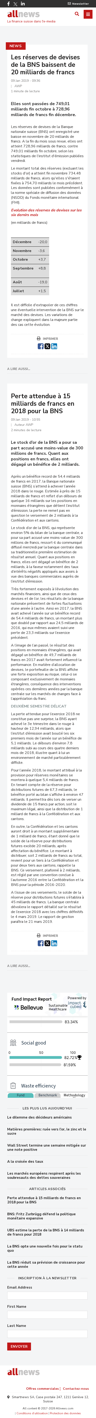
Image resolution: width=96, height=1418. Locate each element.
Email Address (19, 1287)
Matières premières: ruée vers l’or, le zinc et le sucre (46, 1131)
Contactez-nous (76, 1388)
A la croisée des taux (25, 1161)
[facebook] (41, 345)
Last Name (16, 1326)
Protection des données (65, 1413)
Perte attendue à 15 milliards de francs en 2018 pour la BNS (44, 1200)
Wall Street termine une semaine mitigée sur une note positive (46, 1147)
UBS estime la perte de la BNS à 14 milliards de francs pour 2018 (45, 1232)
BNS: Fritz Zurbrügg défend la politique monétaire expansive (41, 1216)
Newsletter (80, 4)
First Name (16, 1306)
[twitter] (47, 345)
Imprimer (50, 339)
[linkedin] (54, 345)
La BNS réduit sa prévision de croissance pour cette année (46, 1264)
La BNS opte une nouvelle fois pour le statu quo (44, 1248)
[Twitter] (15, 4)
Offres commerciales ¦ (43, 1388)
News (16, 46)
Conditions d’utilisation (32, 1413)
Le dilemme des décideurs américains (39, 1117)
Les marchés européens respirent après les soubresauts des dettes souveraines (44, 1175)
